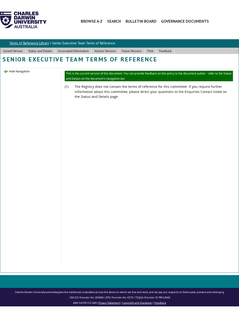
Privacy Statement (109, 303)
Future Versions (132, 51)
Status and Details (40, 51)
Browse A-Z (91, 21)
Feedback (165, 51)
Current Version (13, 51)
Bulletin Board (141, 21)
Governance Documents (185, 21)
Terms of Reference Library (29, 43)
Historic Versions (105, 51)
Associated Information (73, 51)
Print (150, 51)
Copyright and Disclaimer (137, 303)
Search (114, 21)
